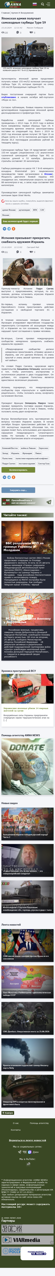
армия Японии (9, 210)
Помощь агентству (39, 1123)
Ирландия (27, 453)
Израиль (15, 453)
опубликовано (8, 97)
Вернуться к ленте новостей (27, 1140)
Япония (5, 215)
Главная (5, 13)
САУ (42, 210)
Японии (48, 174)
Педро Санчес (9, 463)
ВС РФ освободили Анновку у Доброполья (27, 620)
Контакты (16, 1130)
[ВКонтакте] (4, 228)
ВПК (35, 210)
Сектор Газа (44, 463)
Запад (5, 453)
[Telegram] (9, 228)
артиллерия (24, 210)
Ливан (38, 453)
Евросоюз (43, 448)
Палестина (7, 458)
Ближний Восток (10, 448)
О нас (16, 1123)
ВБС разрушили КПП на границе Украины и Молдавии (24, 546)
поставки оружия (27, 463)
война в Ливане (28, 448)
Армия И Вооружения (22, 13)
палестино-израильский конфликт (32, 458)
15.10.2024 (11, 28)
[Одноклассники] (13, 228)
